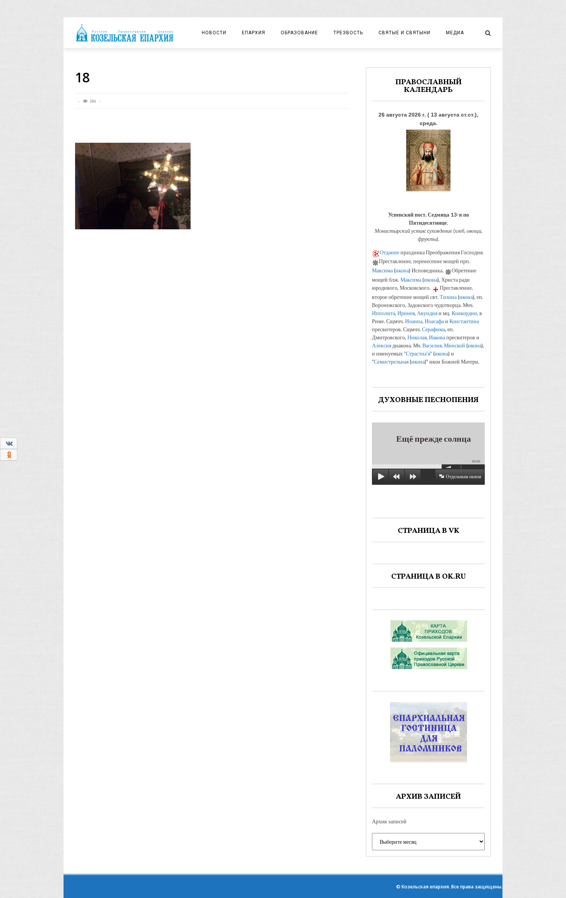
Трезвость (348, 32)
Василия (432, 345)
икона (402, 270)
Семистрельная (391, 361)
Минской (454, 345)
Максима (382, 270)
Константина (464, 321)
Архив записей (389, 821)
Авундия (427, 313)
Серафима (433, 329)
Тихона (448, 297)
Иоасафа (434, 321)
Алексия (381, 345)
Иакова (437, 337)
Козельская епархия (425, 886)
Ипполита (383, 313)
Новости (214, 32)
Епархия (253, 32)
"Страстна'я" (418, 353)
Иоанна (413, 321)
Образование (299, 32)
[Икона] (428, 158)
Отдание (389, 252)
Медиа (455, 32)
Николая (417, 337)
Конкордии (464, 313)
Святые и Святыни (404, 32)
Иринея (406, 313)
